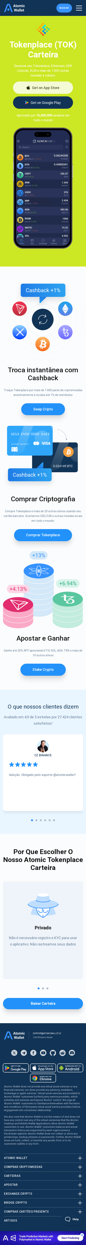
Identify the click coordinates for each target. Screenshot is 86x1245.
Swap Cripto (43, 409)
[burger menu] (79, 8)
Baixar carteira (43, 1003)
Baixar (64, 8)
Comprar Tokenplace (43, 535)
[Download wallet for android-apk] (70, 1068)
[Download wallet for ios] (43, 1068)
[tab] (32, 820)
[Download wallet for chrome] (43, 1078)
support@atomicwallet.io (47, 1033)
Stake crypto (43, 669)
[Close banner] (82, 1235)
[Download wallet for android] (16, 1067)
